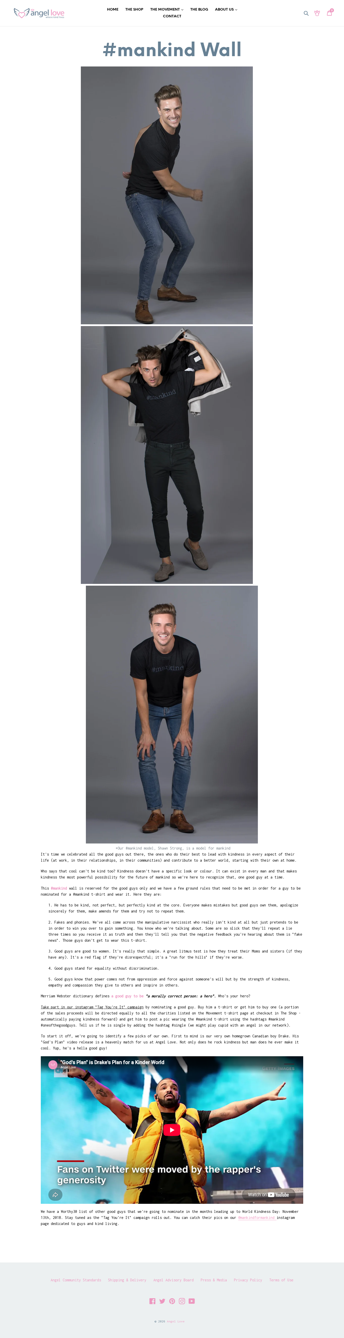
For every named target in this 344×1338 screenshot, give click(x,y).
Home (112, 10)
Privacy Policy (248, 1280)
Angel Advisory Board (173, 1280)
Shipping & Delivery (127, 1280)
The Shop (134, 10)
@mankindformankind (257, 1217)
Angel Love (176, 1321)
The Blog (199, 10)
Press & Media (214, 1280)
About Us (227, 10)
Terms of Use (281, 1280)
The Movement (168, 10)
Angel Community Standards (76, 1280)
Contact (172, 16)
